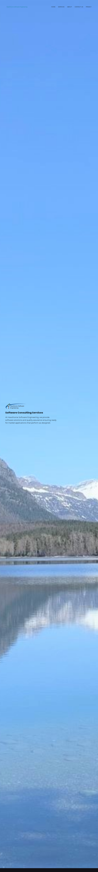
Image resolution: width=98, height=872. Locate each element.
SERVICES (61, 7)
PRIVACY (88, 7)
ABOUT (69, 7)
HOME (53, 7)
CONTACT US (79, 7)
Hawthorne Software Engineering (17, 7)
